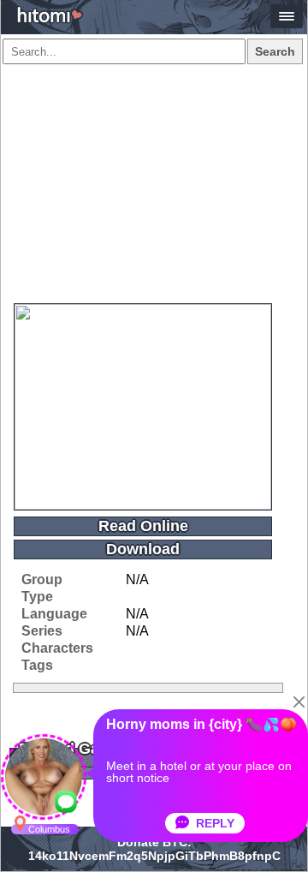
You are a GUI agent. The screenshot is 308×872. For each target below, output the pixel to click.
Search (275, 51)
